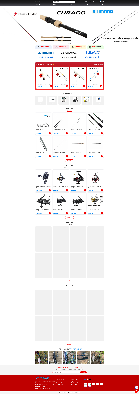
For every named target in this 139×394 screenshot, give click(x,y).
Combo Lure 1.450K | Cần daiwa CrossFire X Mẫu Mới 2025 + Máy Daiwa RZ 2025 (43, 84)
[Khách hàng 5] (97, 357)
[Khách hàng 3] (69, 357)
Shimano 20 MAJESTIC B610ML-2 (77, 152)
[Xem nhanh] (51, 74)
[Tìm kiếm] (74, 2)
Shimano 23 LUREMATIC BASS (94, 152)
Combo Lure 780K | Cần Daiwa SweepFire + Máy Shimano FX (77, 83)
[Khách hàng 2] (56, 357)
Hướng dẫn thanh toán (74, 381)
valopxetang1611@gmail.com (44, 388)
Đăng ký (83, 372)
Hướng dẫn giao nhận (74, 382)
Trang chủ (38, 4)
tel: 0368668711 (99, 46)
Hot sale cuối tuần (44, 65)
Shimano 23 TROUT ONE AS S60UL (78, 129)
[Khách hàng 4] (83, 357)
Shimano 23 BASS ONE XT (41, 152)
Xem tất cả (69, 160)
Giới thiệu (54, 4)
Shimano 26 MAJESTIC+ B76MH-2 (60, 152)
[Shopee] (88, 379)
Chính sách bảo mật (60, 379)
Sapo (79, 392)
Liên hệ (101, 4)
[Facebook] (85, 379)
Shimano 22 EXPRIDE (40, 129)
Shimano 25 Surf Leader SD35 (94, 209)
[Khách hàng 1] (42, 357)
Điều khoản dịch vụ (73, 384)
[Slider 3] (69, 24)
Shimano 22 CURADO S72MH (94, 129)
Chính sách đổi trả (59, 382)
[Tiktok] (90, 379)
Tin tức (86, 4)
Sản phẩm (70, 4)
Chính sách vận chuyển (60, 381)
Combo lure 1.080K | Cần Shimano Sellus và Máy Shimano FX (94, 83)
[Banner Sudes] (46, 55)
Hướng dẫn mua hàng (74, 379)
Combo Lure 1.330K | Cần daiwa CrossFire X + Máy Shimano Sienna (61, 83)
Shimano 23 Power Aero (58, 209)
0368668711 (42, 386)
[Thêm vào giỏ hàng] (67, 133)
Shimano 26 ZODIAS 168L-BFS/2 (60, 129)
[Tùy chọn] (51, 86)
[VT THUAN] (42, 378)
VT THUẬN (37, 1)
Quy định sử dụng (59, 384)
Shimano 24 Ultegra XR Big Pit (77, 209)
